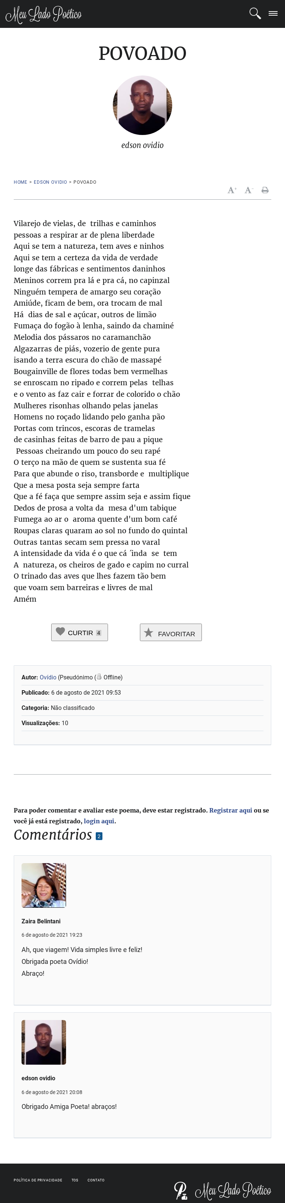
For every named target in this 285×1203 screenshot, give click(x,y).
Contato (96, 1180)
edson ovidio (50, 182)
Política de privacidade (38, 1180)
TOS (75, 1180)
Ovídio (48, 677)
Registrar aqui (230, 810)
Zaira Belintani (41, 921)
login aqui (99, 821)
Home (20, 182)
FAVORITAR (175, 634)
